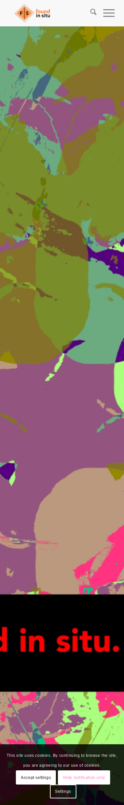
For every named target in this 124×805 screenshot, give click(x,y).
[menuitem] (90, 13)
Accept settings (36, 777)
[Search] (90, 13)
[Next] (109, 416)
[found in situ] (51, 13)
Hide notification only (84, 777)
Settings (63, 791)
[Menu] (106, 13)
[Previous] (15, 416)
